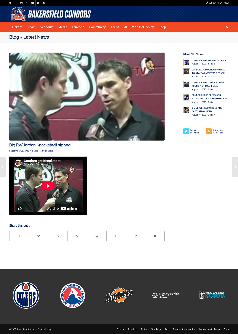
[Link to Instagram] (21, 3)
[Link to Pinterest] (27, 3)
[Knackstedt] (87, 97)
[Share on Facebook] (19, 236)
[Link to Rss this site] (38, 3)
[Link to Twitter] (10, 3)
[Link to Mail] (44, 3)
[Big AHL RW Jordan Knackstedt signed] (3, 167)
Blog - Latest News (29, 37)
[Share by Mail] (154, 236)
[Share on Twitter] (38, 236)
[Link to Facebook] (16, 3)
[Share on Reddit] (135, 236)
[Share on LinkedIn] (96, 236)
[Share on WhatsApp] (57, 236)
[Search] (226, 27)
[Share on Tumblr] (116, 236)
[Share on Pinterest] (77, 236)
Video (37, 150)
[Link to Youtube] (32, 3)
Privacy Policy (44, 329)
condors (49, 150)
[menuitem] (17, 27)
